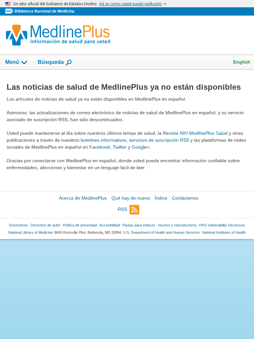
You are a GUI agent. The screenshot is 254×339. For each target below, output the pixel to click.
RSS (122, 209)
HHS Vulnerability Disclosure (222, 225)
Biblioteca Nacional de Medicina (44, 11)
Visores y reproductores (177, 225)
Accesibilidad (109, 225)
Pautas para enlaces (138, 225)
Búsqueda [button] (51, 64)
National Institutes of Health (224, 232)
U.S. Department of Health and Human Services (161, 232)
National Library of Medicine (30, 232)
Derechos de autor (45, 225)
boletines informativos (103, 140)
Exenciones (18, 225)
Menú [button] (12, 62)
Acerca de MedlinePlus (83, 198)
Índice (161, 198)
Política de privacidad (80, 225)
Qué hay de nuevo (130, 198)
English (241, 62)
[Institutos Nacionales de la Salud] (10, 11)
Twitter (120, 147)
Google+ (140, 147)
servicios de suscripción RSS (159, 140)
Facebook (99, 147)
